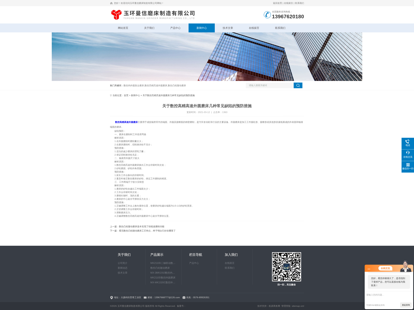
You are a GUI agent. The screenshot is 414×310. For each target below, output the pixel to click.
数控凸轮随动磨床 (160, 267)
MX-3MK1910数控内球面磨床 (163, 272)
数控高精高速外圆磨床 (126, 122)
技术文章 (228, 28)
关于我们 (149, 28)
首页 (126, 95)
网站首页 (123, 28)
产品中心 (175, 28)
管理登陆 (285, 306)
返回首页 (277, 3)
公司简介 (122, 263)
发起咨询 (406, 305)
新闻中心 (201, 28)
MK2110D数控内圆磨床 (162, 277)
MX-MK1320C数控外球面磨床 (163, 282)
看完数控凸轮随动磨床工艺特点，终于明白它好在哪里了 (147, 230)
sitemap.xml (298, 306)
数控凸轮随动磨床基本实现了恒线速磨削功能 (141, 226)
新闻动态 (122, 267)
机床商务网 (274, 306)
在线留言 (288, 3)
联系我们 (299, 3)
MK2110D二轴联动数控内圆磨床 (163, 263)
